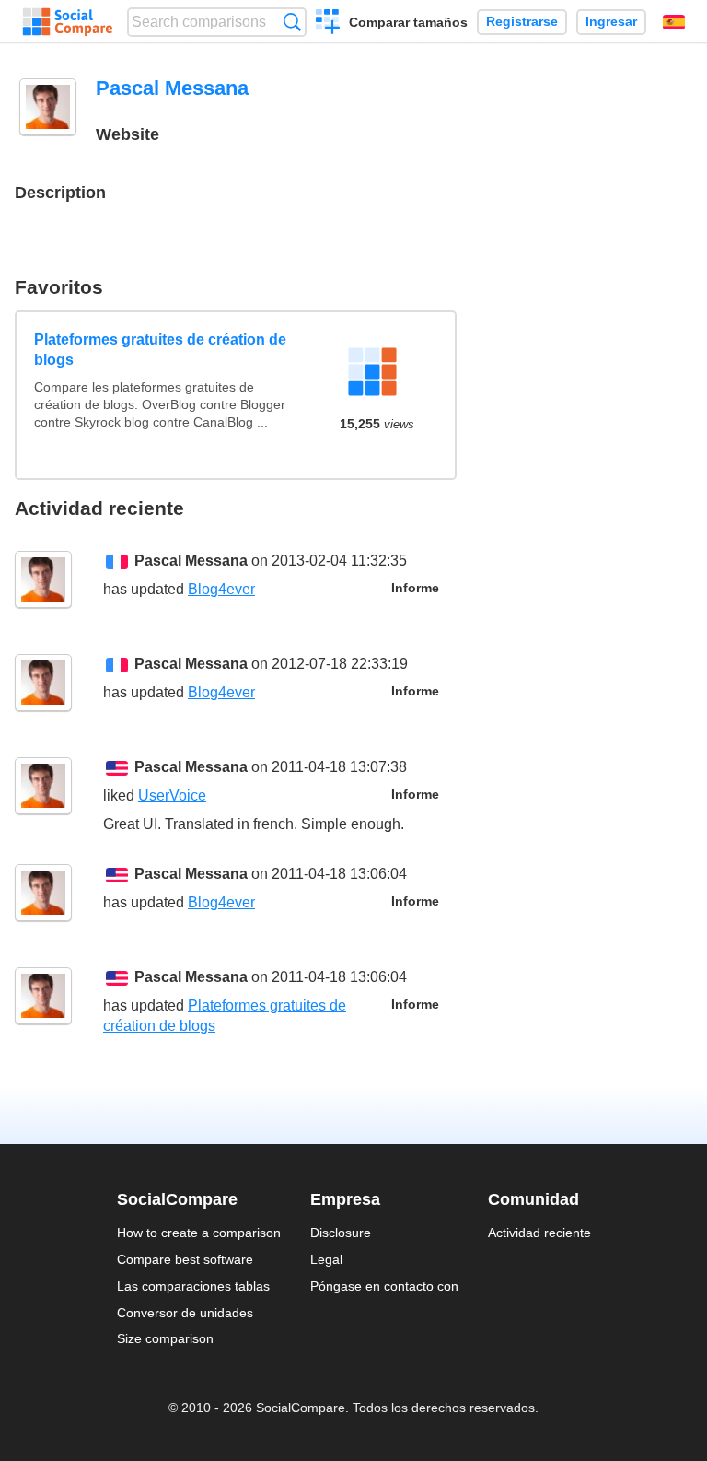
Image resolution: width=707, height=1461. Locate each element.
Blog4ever (221, 589)
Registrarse (522, 22)
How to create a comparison (199, 1232)
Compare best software (185, 1259)
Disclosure (340, 1232)
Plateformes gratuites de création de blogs (160, 350)
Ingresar (611, 22)
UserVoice (172, 795)
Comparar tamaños (408, 22)
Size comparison (165, 1338)
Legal (326, 1259)
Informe (415, 588)
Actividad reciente (539, 1232)
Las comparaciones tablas (193, 1286)
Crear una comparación (328, 24)
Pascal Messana (191, 560)
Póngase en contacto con (384, 1286)
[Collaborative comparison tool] (68, 22)
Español (674, 22)
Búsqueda (292, 21)
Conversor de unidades (185, 1312)
